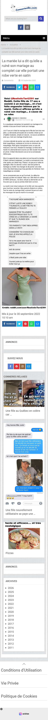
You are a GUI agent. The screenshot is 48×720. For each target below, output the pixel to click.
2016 (11, 627)
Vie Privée (10, 683)
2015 (11, 631)
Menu (6, 38)
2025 (11, 592)
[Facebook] (10, 366)
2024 (11, 596)
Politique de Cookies (19, 696)
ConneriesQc (9, 80)
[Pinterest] (16, 366)
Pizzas (9, 553)
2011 (11, 647)
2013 (11, 639)
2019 (11, 615)
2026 (11, 588)
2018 (11, 619)
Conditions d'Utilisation (21, 670)
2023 (11, 599)
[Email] (28, 366)
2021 (11, 607)
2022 (11, 603)
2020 (11, 611)
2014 (11, 635)
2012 (11, 643)
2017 (11, 623)
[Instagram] (22, 366)
